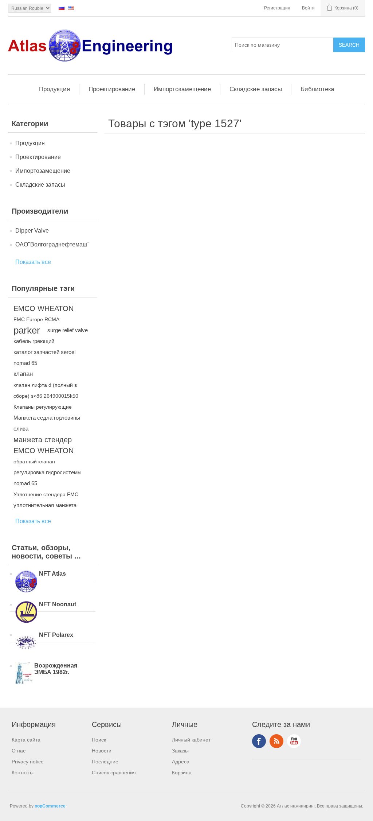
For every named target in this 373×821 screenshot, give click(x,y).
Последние (105, 761)
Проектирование (112, 89)
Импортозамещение (182, 89)
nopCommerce (50, 806)
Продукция (54, 89)
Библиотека (317, 89)
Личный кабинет (191, 740)
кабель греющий (33, 341)
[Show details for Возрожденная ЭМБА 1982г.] (23, 674)
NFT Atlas (52, 574)
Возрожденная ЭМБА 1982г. (55, 668)
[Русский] (61, 7)
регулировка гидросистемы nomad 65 (47, 477)
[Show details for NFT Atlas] (26, 582)
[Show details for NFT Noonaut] (26, 612)
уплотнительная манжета (44, 505)
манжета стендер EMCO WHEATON (43, 445)
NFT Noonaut (57, 604)
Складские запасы (255, 89)
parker (26, 330)
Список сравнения (114, 772)
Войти (308, 8)
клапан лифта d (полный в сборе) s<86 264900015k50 (45, 390)
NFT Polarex (56, 635)
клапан (23, 373)
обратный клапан (34, 461)
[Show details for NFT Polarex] (26, 643)
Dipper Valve (32, 230)
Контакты (23, 772)
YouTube (294, 741)
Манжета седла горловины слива (46, 423)
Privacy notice (28, 761)
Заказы (180, 751)
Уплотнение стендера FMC (45, 494)
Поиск (99, 740)
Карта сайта (26, 740)
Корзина (182, 772)
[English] (71, 7)
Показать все (33, 262)
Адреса (180, 761)
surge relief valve (67, 330)
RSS (276, 741)
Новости (101, 751)
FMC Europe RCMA (36, 319)
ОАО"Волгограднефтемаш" (52, 244)
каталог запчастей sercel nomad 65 (44, 357)
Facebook (259, 741)
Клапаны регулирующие (42, 407)
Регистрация (277, 8)
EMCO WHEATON (43, 308)
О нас (18, 751)
